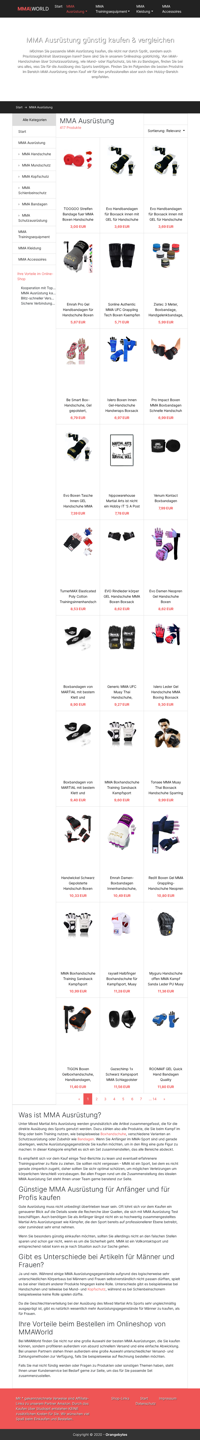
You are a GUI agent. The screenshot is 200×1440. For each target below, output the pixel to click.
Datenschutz (146, 1403)
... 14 (153, 1099)
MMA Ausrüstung (75, 8)
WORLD (33, 9)
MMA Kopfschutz (35, 176)
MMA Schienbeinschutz (32, 190)
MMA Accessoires (171, 8)
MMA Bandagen (34, 204)
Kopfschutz (97, 1289)
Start (58, 6)
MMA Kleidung (143, 8)
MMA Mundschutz (36, 165)
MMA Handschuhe (36, 154)
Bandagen (86, 1139)
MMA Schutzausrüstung (32, 217)
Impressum (168, 1398)
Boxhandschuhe (113, 1134)
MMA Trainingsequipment (111, 8)
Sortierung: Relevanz (165, 131)
